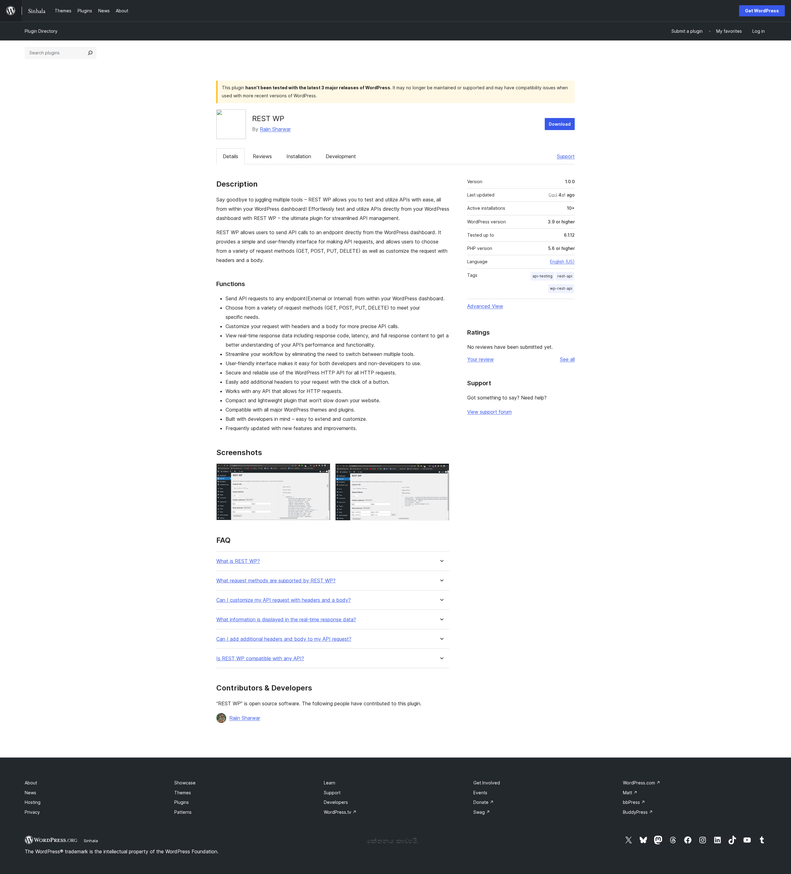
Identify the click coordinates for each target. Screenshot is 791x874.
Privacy (32, 812)
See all (567, 359)
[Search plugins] (90, 53)
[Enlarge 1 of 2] (322, 472)
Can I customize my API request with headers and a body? (283, 600)
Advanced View (485, 306)
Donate (483, 802)
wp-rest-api (561, 288)
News (30, 792)
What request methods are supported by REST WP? (276, 581)
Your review (480, 359)
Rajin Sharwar (275, 129)
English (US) (562, 261)
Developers (336, 802)
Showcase (185, 782)
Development (341, 156)
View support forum (489, 412)
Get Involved (486, 782)
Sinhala (91, 840)
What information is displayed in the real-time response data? (286, 620)
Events (480, 792)
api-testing (542, 276)
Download (560, 124)
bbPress (634, 802)
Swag (481, 812)
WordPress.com (641, 782)
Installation (298, 156)
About (31, 782)
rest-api (564, 276)
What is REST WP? (238, 561)
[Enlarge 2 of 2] (441, 472)
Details (230, 156)
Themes (182, 792)
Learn (329, 782)
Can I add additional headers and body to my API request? (283, 639)
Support (566, 156)
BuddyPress (638, 812)
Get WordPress (762, 10)
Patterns (183, 812)
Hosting (32, 802)
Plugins (181, 802)
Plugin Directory (41, 31)
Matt (630, 792)
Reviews (262, 156)
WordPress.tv (340, 812)
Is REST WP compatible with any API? (260, 658)
